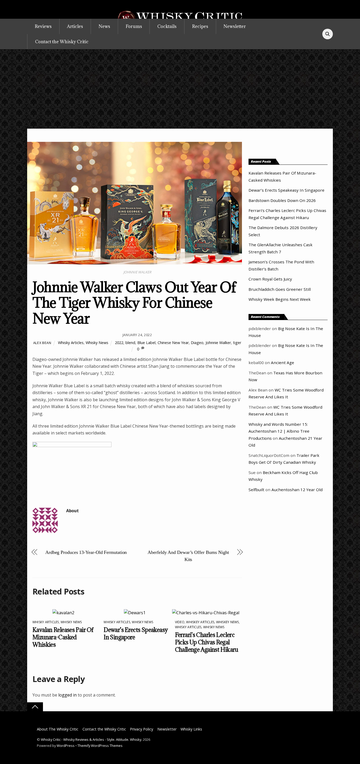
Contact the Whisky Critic (62, 42)
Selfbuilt (256, 489)
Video (179, 622)
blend (130, 342)
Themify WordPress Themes (100, 745)
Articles (75, 26)
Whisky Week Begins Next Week (280, 299)
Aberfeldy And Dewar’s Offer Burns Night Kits (188, 556)
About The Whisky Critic (57, 729)
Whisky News (97, 342)
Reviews (43, 26)
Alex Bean (42, 342)
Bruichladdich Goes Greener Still (280, 289)
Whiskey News (227, 622)
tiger (237, 342)
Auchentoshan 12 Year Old (297, 489)
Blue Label (146, 342)
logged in (67, 695)
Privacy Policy (141, 729)
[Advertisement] (180, 89)
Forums (134, 26)
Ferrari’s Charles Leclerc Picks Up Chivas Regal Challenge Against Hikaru (206, 642)
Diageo (197, 342)
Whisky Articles (71, 342)
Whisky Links (191, 729)
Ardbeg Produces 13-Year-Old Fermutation (86, 552)
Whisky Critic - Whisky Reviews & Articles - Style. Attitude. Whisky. (91, 739)
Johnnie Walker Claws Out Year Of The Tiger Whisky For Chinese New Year (134, 302)
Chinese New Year (173, 342)
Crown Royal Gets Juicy (270, 279)
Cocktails (167, 26)
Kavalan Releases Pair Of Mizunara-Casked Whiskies (62, 637)
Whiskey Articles (200, 622)
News (104, 26)
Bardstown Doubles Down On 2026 (282, 200)
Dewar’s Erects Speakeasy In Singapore (286, 190)
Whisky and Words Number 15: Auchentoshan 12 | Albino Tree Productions (279, 431)
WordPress (66, 745)
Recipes (200, 26)
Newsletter (234, 26)
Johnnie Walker (218, 342)
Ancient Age (282, 362)
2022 (119, 342)
